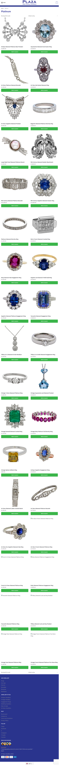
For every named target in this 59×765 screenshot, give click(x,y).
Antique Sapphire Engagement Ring (40, 470)
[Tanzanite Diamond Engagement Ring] (44, 300)
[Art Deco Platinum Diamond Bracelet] (14, 69)
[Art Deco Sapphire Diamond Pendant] (14, 108)
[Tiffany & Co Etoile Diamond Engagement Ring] (44, 339)
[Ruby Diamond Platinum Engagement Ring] (44, 570)
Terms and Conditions (7, 718)
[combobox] (30, 763)
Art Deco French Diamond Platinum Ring (41, 547)
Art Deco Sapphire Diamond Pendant (11, 123)
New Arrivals (4, 706)
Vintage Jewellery (5, 699)
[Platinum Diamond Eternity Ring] (14, 223)
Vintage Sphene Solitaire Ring (9, 470)
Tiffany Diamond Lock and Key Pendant (41, 624)
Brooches (3, 689)
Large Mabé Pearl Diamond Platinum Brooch (13, 162)
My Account (4, 714)
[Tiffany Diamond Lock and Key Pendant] (44, 608)
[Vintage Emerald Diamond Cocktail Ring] (14, 416)
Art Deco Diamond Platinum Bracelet (40, 508)
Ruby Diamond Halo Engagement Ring (11, 277)
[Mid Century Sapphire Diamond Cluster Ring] (44, 185)
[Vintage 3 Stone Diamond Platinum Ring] (14, 377)
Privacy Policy (4, 720)
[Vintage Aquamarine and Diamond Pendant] (44, 377)
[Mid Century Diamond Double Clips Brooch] (44, 146)
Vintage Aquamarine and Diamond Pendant (42, 393)
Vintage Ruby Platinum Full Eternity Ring (42, 431)
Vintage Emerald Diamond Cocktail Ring (11, 431)
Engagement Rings (6, 701)
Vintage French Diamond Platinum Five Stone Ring (44, 662)
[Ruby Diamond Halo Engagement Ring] (14, 262)
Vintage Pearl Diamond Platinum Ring (11, 662)
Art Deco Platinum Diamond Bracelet (11, 85)
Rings (2, 681)
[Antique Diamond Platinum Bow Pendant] (14, 31)
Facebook (3, 728)
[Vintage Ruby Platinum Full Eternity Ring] (44, 416)
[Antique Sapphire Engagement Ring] (44, 454)
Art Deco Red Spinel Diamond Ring (40, 85)
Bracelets (3, 687)
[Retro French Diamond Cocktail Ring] (44, 223)
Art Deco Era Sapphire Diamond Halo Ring (12, 547)
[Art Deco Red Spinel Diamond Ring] (44, 69)
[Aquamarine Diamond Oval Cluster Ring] (44, 31)
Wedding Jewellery (6, 704)
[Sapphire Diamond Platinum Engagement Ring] (14, 300)
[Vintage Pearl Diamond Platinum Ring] (14, 647)
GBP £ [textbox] (30, 763)
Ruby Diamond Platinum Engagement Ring (42, 585)
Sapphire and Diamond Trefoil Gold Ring (41, 277)
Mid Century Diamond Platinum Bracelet (12, 200)
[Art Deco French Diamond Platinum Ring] (44, 531)
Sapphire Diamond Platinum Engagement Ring (13, 316)
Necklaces (4, 691)
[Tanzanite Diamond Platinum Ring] (14, 608)
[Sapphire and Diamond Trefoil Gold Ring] (44, 262)
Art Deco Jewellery (6, 708)
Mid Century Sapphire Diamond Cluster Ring (42, 200)
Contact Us (4, 716)
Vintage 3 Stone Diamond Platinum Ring (11, 393)
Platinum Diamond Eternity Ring (9, 239)
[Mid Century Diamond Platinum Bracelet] (14, 185)
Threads (3, 735)
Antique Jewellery (6, 697)
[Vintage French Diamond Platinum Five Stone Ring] (44, 647)
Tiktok (2, 726)
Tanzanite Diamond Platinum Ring (10, 624)
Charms (3, 685)
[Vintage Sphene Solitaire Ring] (14, 454)
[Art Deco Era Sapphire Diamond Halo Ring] (14, 531)
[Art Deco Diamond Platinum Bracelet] (44, 493)
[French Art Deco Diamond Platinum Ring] (14, 570)
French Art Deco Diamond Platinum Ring (12, 585)
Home (2, 8)
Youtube (3, 737)
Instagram (4, 733)
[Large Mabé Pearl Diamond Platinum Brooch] (14, 146)
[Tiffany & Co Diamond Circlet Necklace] (14, 339)
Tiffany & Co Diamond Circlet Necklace (11, 354)
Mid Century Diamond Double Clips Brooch (42, 162)
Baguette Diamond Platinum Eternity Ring (42, 123)
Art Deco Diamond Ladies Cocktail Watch (12, 508)
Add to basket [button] (14, 52)
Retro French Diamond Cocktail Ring (40, 239)
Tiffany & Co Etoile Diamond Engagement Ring (43, 354)
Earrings (3, 683)
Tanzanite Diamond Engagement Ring (40, 316)
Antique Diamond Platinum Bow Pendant (12, 46)
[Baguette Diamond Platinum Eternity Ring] (44, 108)
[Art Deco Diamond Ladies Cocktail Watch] (14, 493)
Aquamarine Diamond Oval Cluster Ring (41, 46)
